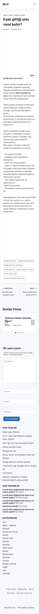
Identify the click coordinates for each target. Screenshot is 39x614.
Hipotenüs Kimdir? (10, 506)
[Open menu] (35, 4)
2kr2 (4, 522)
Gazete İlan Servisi (10, 532)
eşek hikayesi (9, 269)
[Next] (33, 322)
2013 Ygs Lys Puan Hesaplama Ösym (18, 443)
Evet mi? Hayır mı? (24, 593)
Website (7, 412)
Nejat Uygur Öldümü (11, 432)
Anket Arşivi (11, 589)
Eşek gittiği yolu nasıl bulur (13, 265)
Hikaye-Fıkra (8, 15)
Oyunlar (5, 561)
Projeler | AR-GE (9, 564)
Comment (9, 361)
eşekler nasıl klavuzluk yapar (14, 278)
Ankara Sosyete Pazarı (11, 447)
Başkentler (22, 589)
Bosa (31, 589)
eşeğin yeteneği (10, 261)
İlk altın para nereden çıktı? (8, 292)
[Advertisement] (19, 53)
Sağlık (4, 567)
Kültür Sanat (7, 548)
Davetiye (10, 593)
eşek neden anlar (10, 274)
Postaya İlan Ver (9, 451)
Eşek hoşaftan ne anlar (25, 269)
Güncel (5, 535)
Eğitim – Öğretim (9, 525)
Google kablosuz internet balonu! (16, 462)
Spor (4, 570)
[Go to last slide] (6, 322)
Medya (5, 551)
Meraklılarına (19, 15)
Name (7, 391)
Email (7, 402)
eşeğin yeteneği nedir (26, 261)
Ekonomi (6, 529)
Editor (7, 29)
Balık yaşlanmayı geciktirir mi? (30, 292)
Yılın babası (7, 473)
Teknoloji (6, 573)
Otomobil (6, 557)
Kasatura (6, 545)
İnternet (5, 541)
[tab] (15, 332)
